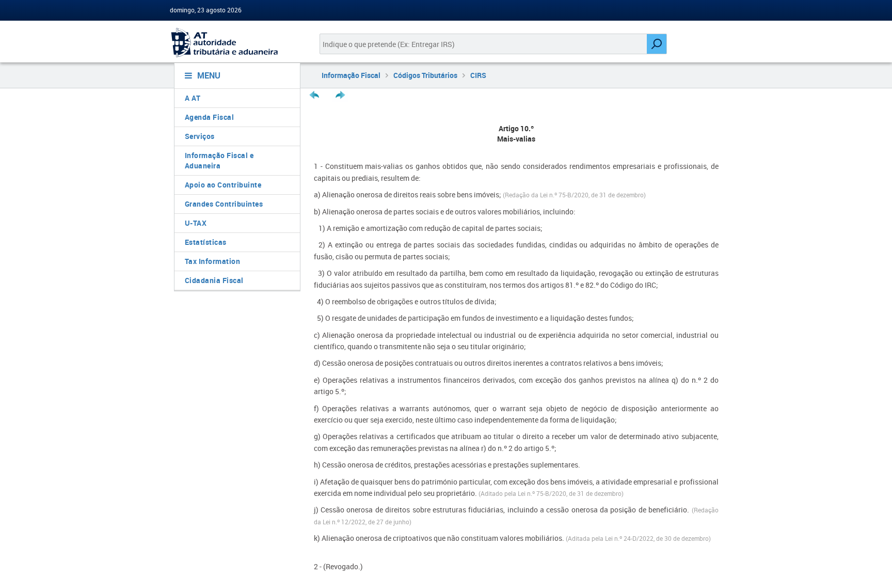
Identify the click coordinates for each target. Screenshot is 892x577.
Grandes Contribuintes (224, 204)
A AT (193, 98)
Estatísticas (206, 242)
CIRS (478, 75)
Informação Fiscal (351, 75)
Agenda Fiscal (209, 117)
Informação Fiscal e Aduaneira (219, 160)
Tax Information (213, 261)
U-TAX (196, 223)
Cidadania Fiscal (214, 280)
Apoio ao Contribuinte (223, 185)
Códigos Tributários (425, 75)
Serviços (200, 136)
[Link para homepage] (233, 42)
